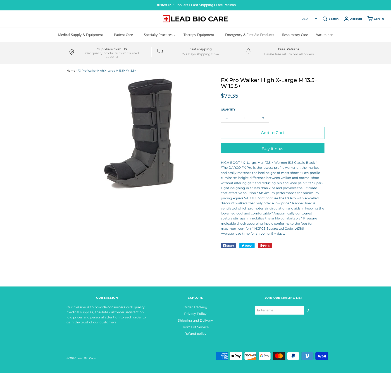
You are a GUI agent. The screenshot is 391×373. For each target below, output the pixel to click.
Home (71, 70)
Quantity (228, 109)
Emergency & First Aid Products (249, 34)
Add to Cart (272, 132)
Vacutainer (324, 34)
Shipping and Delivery (195, 320)
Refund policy (195, 334)
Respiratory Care (295, 34)
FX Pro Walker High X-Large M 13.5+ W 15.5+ (269, 83)
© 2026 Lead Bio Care (81, 358)
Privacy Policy (195, 314)
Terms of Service (195, 327)
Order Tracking (195, 307)
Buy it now (273, 148)
